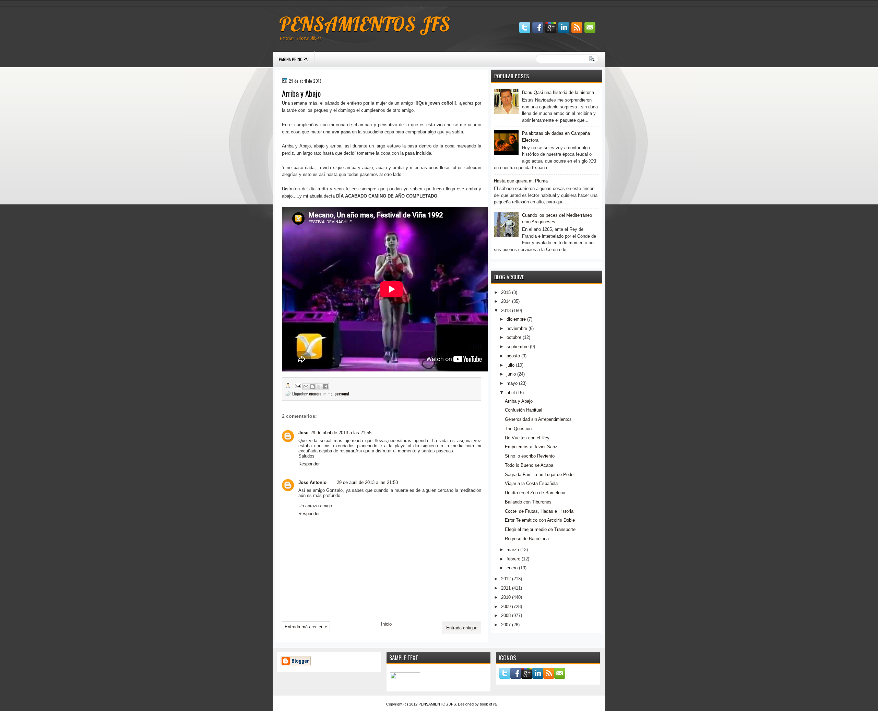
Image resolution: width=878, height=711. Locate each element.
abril (511, 392)
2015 (506, 292)
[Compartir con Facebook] (325, 386)
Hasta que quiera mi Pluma (521, 180)
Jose (303, 432)
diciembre (516, 319)
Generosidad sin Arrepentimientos (538, 419)
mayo (512, 383)
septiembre (518, 346)
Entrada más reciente (306, 626)
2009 (506, 606)
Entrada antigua (461, 627)
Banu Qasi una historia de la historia (558, 92)
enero (512, 567)
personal (342, 393)
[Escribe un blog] (312, 386)
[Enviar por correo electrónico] (305, 386)
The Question (518, 428)
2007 (506, 624)
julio (510, 365)
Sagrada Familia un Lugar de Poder (540, 474)
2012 (506, 578)
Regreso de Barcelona (527, 538)
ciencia (315, 393)
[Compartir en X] (319, 386)
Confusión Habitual (523, 410)
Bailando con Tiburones (528, 502)
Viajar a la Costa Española (531, 483)
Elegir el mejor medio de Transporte (540, 529)
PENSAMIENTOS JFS (364, 24)
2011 (506, 588)
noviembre (517, 328)
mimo (328, 393)
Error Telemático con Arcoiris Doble (540, 520)
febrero (513, 558)
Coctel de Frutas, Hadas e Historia (539, 511)
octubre (514, 337)
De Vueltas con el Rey (527, 437)
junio (511, 374)
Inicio (386, 624)
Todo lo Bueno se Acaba (529, 465)
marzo (513, 549)
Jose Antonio (312, 482)
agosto (513, 355)
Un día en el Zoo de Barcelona (535, 492)
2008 (506, 615)
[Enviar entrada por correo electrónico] (297, 385)
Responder (309, 463)
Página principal (294, 59)
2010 (506, 597)
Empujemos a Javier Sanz (531, 446)
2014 (506, 301)
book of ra (488, 704)
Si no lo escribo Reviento (530, 456)
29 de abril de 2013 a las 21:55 (340, 432)
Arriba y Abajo (519, 401)
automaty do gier (286, 3)
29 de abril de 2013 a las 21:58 (367, 482)
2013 (506, 310)
